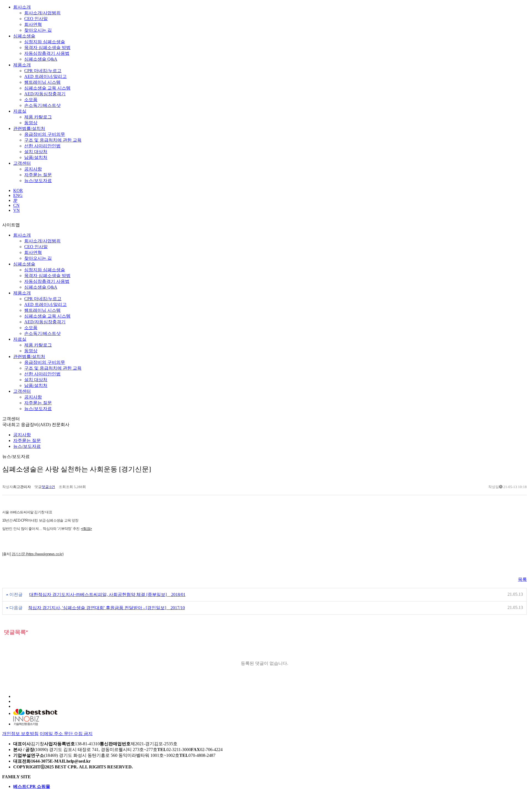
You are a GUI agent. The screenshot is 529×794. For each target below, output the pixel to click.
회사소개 (22, 7)
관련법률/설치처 (29, 128)
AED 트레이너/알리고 (45, 76)
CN (16, 205)
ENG (18, 195)
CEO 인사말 (36, 18)
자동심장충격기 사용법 (46, 53)
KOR (18, 190)
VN (16, 210)
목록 (522, 579)
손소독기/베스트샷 (42, 105)
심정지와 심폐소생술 (44, 41)
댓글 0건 (48, 487)
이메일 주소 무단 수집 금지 (66, 733)
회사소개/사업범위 (42, 12)
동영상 (30, 122)
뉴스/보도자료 (38, 180)
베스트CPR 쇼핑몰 (31, 786)
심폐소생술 (24, 36)
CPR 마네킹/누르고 (42, 70)
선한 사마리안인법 (42, 145)
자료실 (19, 111)
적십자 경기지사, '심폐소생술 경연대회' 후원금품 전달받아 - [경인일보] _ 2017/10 (106, 607)
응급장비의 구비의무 (44, 134)
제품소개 (22, 65)
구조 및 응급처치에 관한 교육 (53, 140)
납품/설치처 (35, 157)
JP (15, 200)
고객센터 (22, 163)
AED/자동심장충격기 (45, 93)
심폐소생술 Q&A (40, 59)
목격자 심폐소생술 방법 (47, 47)
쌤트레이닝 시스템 (42, 82)
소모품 (30, 99)
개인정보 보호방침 (20, 733)
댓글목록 (14, 632)
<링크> (86, 529)
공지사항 (33, 169)
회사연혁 (33, 24)
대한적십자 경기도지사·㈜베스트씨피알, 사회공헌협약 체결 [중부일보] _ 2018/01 (107, 594)
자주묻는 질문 (38, 174)
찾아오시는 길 (38, 30)
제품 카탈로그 (38, 117)
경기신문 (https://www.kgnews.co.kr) (37, 554)
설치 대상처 (35, 151)
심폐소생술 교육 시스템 (47, 88)
